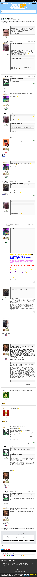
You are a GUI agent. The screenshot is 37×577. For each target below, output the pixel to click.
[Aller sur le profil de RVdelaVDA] (6, 47)
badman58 (6, 388)
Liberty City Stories (30, 563)
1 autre (29, 141)
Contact (14, 560)
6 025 (6, 457)
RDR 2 (27, 564)
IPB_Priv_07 (5, 76)
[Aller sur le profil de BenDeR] (2, 19)
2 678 (6, 107)
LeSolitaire (6, 341)
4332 (7, 21)
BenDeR (7, 19)
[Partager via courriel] (7, 549)
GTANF (4, 563)
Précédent (4, 21)
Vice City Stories (24, 563)
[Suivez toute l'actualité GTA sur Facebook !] (1, 3)
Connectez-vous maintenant (26, 540)
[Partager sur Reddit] (6, 549)
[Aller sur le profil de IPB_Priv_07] (6, 82)
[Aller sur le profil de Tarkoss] (6, 99)
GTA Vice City (16, 564)
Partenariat (9, 560)
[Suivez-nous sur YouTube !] (5, 3)
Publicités (5, 560)
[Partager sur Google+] (4, 549)
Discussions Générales (17, 19)
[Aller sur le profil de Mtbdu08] (6, 413)
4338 (20, 21)
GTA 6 (7, 563)
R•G (6, 316)
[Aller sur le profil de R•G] (6, 323)
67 (6, 400)
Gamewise (18, 569)
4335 (13, 21)
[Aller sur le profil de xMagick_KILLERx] (6, 187)
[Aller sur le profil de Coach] (6, 32)
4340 (24, 21)
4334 (11, 21)
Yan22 (6, 136)
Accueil (2, 560)
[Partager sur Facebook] (3, 549)
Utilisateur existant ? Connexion (26, 3)
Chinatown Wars (16, 563)
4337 (18, 21)
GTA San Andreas (10, 564)
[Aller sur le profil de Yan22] (6, 142)
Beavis (6, 424)
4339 (22, 21)
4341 (26, 21)
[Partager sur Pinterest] (9, 549)
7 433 (6, 521)
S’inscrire (34, 3)
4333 (9, 21)
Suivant (31, 21)
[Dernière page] (33, 21)
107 (6, 418)
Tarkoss (5, 91)
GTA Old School (23, 564)
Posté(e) (13, 41)
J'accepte (33, 574)
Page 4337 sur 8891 (4, 22)
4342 (28, 21)
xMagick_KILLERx (26, 141)
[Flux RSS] (7, 3)
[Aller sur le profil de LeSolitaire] (6, 347)
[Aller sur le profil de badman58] (6, 395)
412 (6, 192)
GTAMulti (12, 563)
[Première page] (2, 21)
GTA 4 (21, 563)
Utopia (22, 141)
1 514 (6, 37)
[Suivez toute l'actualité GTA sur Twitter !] (2, 3)
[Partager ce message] (34, 41)
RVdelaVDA (6, 41)
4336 (16, 21)
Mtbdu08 (6, 406)
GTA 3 (19, 564)
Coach (6, 25)
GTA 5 (9, 563)
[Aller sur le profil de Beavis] (6, 432)
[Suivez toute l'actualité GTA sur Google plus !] (4, 3)
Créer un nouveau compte (11, 540)
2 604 (6, 124)
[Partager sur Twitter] (2, 549)
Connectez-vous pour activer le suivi (6, 16)
